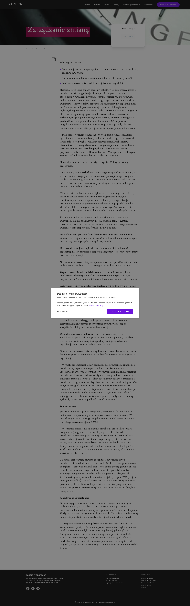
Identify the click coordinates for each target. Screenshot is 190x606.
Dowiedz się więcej (96, 305)
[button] (62, 311)
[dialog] (95, 303)
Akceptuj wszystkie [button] (120, 311)
